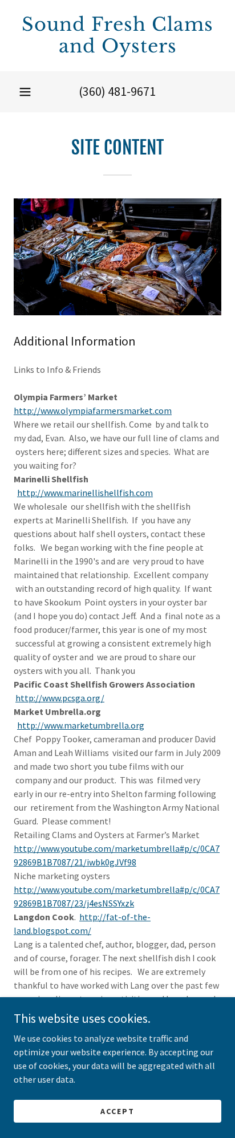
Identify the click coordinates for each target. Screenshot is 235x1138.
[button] (25, 91)
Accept (117, 1111)
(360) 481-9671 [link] (117, 91)
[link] (117, 36)
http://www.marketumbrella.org (80, 725)
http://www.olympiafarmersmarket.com (93, 410)
